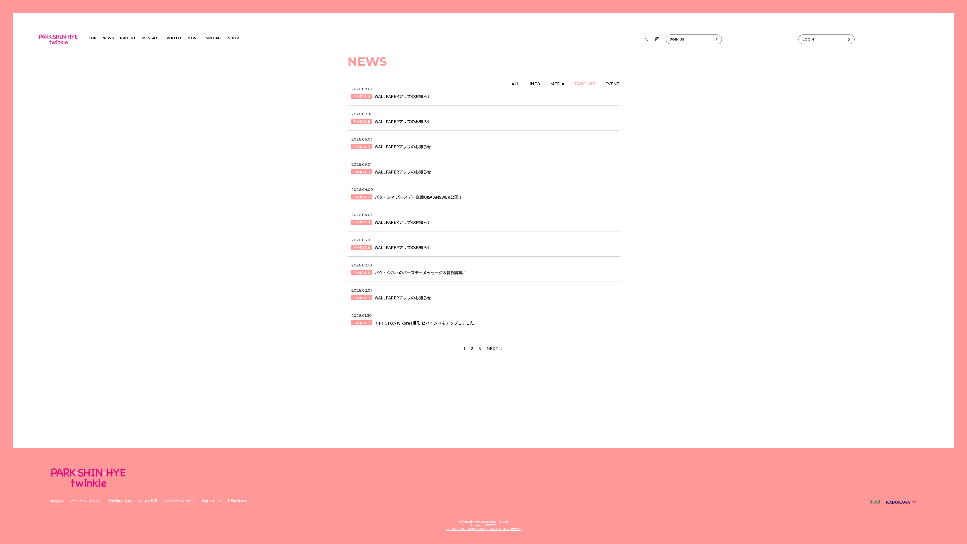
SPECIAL (214, 38)
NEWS (108, 38)
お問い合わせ (237, 500)
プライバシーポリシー (86, 500)
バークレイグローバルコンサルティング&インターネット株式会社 (483, 529)
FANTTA (491, 525)
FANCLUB (585, 84)
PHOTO (174, 38)
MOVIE (193, 38)
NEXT (495, 348)
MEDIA (557, 84)
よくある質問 (147, 500)
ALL (515, 84)
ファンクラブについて (179, 500)
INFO (535, 84)
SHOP (233, 38)
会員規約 (56, 500)
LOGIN (808, 39)
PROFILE (128, 38)
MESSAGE (151, 38)
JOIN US (677, 39)
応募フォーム (211, 500)
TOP (92, 38)
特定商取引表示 (119, 500)
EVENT (612, 84)
